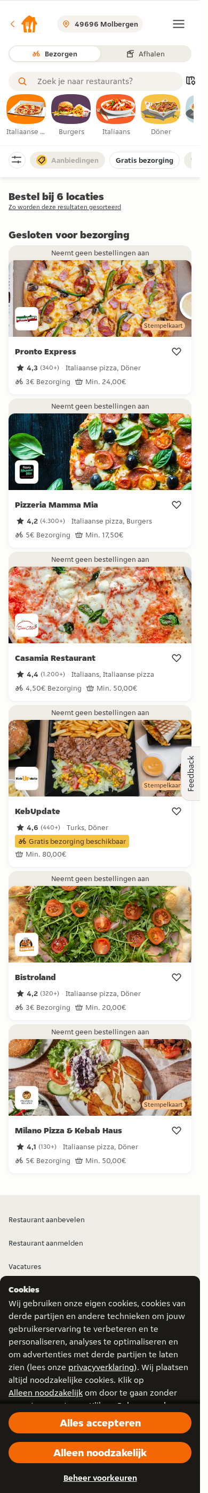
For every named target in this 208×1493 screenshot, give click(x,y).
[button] (23, 23)
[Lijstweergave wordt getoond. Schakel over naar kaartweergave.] (190, 81)
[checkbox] (26, 115)
